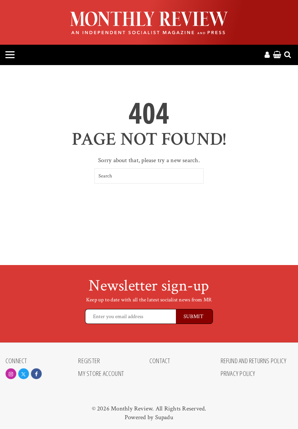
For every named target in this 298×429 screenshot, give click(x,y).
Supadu (164, 417)
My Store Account (101, 374)
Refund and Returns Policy (254, 361)
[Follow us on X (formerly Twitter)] (23, 373)
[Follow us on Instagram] (10, 373)
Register (89, 361)
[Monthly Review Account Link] (267, 55)
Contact (159, 361)
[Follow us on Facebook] (36, 373)
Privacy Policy (238, 374)
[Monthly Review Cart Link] (277, 55)
